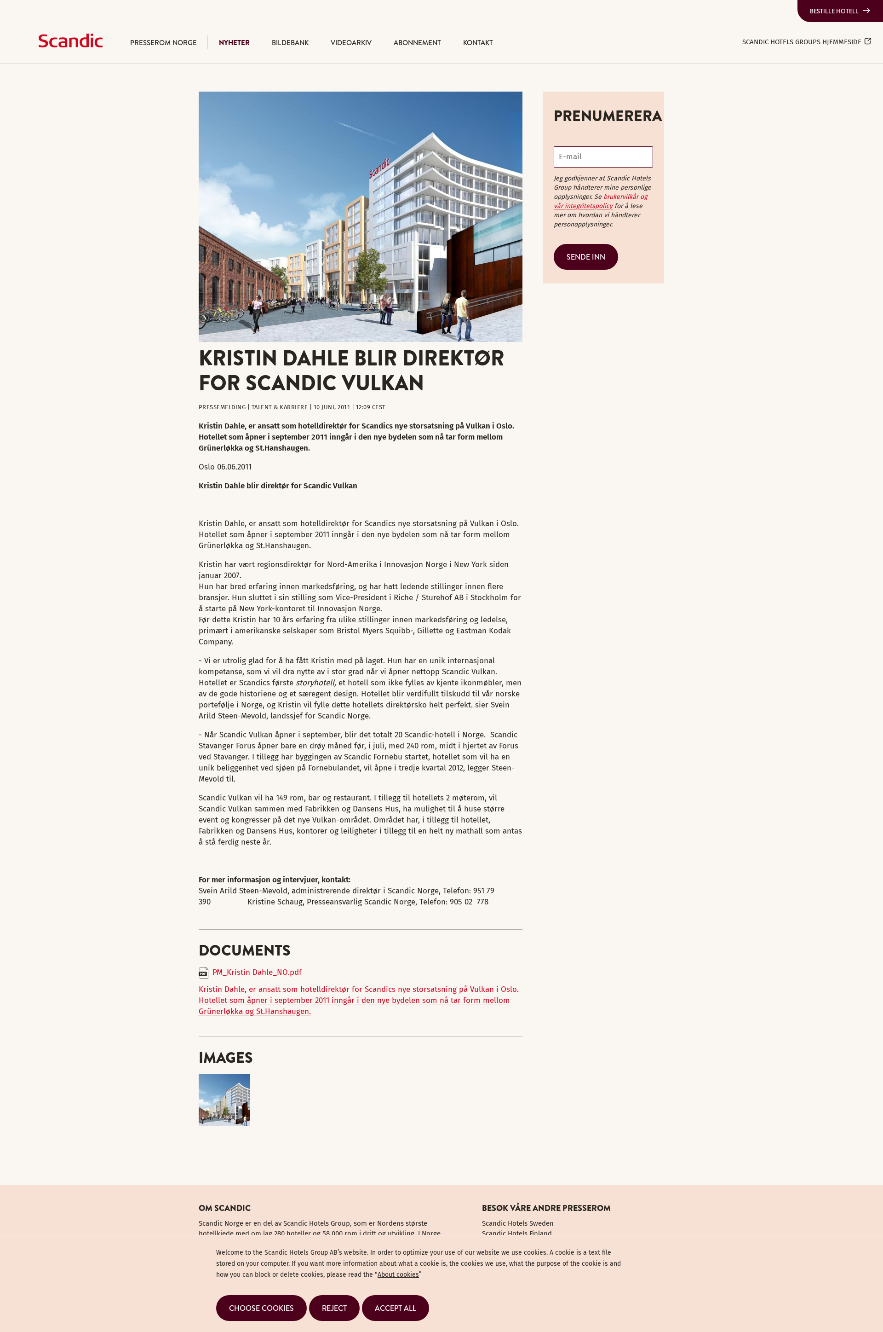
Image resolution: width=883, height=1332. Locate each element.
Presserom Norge (163, 42)
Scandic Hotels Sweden (518, 1223)
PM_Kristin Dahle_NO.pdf (257, 972)
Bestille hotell (834, 11)
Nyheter (234, 42)
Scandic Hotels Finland (517, 1233)
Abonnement (417, 42)
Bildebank (290, 42)
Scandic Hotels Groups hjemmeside (801, 42)
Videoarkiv (351, 42)
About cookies (398, 1275)
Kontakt (478, 42)
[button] (261, 1308)
